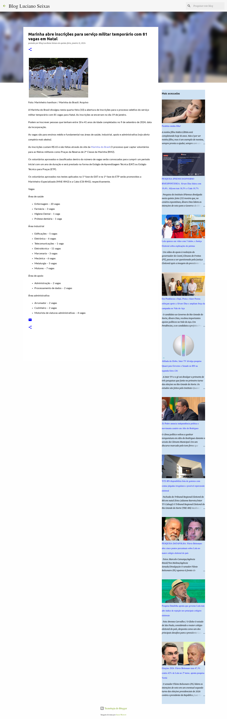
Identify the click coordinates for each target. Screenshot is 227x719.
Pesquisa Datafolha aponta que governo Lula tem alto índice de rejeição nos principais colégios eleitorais (183, 610)
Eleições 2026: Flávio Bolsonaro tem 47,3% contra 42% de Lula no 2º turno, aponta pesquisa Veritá (183, 673)
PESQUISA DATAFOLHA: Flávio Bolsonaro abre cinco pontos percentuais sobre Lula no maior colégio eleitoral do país (182, 548)
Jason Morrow (121, 714)
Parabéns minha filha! (171, 125)
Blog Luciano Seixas (29, 5)
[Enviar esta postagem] (30, 321)
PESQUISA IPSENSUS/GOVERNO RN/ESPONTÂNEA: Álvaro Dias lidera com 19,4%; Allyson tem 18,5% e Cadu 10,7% (181, 183)
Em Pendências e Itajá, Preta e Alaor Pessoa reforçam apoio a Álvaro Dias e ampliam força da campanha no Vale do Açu (183, 303)
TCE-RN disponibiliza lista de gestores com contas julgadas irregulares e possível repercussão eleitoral (183, 486)
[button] (30, 50)
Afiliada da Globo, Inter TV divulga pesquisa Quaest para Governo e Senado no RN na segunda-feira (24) (181, 366)
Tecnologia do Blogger (115, 708)
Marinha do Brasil (100, 147)
